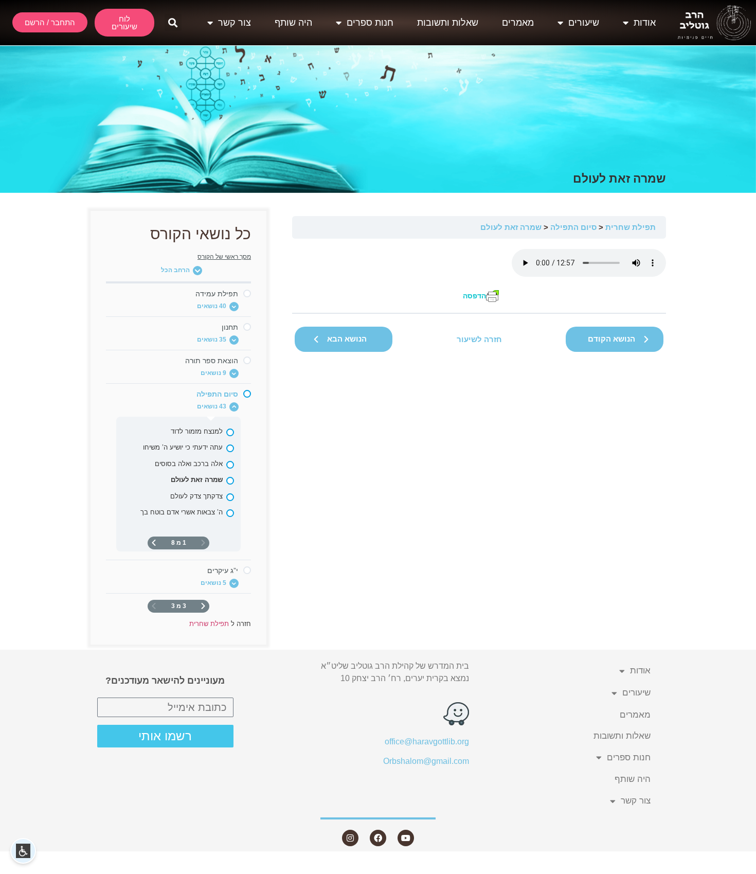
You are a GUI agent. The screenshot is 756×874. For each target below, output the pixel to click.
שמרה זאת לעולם (511, 227)
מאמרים (518, 22)
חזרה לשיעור (479, 339)
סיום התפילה (573, 227)
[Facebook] (378, 838)
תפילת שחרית (630, 227)
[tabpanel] (479, 276)
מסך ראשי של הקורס (224, 256)
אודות (645, 22)
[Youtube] (406, 838)
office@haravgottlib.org (427, 741)
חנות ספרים (370, 22)
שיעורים (583, 22)
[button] (173, 22)
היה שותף (293, 22)
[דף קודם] (203, 606)
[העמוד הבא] (154, 543)
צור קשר (234, 22)
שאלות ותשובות (447, 22)
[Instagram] (350, 838)
